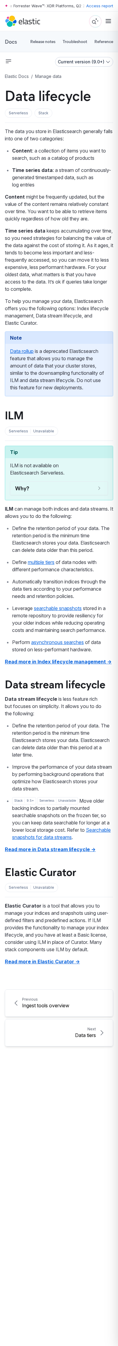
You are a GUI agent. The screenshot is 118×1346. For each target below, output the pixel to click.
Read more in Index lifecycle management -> (58, 662)
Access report (99, 5)
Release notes (42, 41)
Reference (103, 41)
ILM (14, 415)
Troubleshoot (75, 41)
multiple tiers (41, 562)
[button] (18, 113)
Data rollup (22, 351)
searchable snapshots (58, 608)
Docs (11, 41)
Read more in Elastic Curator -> (42, 961)
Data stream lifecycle (55, 683)
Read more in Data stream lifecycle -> (50, 849)
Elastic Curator (40, 871)
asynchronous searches (57, 642)
